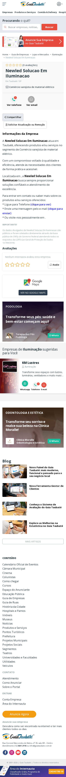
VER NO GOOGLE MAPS (33, 292)
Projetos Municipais (14, 640)
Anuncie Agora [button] (19, 714)
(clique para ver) (40, 204)
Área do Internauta (14, 703)
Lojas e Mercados (40, 54)
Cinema (7, 573)
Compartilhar (13, 117)
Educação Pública (13, 594)
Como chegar (10, 581)
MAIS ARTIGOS (33, 541)
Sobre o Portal (11, 687)
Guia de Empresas (20, 54)
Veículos (7, 666)
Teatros (7, 653)
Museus (7, 619)
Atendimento (10, 678)
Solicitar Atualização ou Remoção (26, 124)
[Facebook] (5, 752)
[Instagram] (12, 752)
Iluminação (57, 54)
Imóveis (7, 615)
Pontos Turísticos (13, 632)
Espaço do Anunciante (16, 589)
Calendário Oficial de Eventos (20, 564)
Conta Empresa (11, 699)
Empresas (7, 12)
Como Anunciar (12, 682)
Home (5, 54)
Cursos (6, 585)
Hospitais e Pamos (13, 611)
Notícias (7, 623)
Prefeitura (8, 636)
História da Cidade (13, 606)
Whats (55, 335)
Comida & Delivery (47, 12)
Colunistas (9, 577)
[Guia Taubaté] (33, 3)
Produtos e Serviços (25, 12)
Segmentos (9, 649)
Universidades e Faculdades (19, 657)
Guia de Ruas (10, 602)
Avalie (55, 264)
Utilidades (8, 661)
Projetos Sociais (12, 644)
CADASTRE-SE (56, 771)
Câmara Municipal (13, 568)
